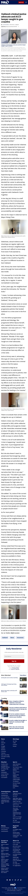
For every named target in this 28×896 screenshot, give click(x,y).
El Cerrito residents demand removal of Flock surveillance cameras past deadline (17, 715)
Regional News (16, 826)
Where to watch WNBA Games (5, 868)
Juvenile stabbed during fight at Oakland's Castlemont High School (18, 722)
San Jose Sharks (16, 783)
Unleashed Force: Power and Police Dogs (5, 802)
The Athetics (16, 781)
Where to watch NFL (5, 845)
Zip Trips (15, 741)
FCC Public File (16, 863)
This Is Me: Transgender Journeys (16, 810)
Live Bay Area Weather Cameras (5, 766)
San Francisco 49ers (17, 767)
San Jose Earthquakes (16, 785)
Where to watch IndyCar (5, 857)
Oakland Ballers (16, 779)
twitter (21, 880)
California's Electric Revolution (17, 794)
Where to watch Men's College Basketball (5, 861)
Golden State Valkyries (16, 775)
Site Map (15, 862)
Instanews (20, 637)
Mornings (16, 739)
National (3, 742)
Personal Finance (5, 827)
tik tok (18, 880)
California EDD (4, 793)
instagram (15, 880)
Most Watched (5, 675)
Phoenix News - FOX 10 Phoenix (16, 833)
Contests (15, 744)
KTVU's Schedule (17, 852)
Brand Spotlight (16, 822)
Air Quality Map (4, 768)
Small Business (4, 831)
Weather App (4, 775)
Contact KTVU (16, 848)
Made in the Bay (16, 801)
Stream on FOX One (4, 841)
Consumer (3, 751)
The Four (15, 796)
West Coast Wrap (5, 755)
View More (23, 675)
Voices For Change (17, 817)
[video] (23, 679)
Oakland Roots (16, 778)
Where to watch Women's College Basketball (5, 865)
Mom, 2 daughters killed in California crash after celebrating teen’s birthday (16, 702)
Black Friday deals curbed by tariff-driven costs (9, 691)
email (7, 880)
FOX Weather (4, 777)
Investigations (5, 791)
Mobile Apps (16, 857)
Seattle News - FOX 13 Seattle (17, 836)
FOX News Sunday (5, 756)
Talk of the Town (17, 806)
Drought (3, 746)
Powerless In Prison (5, 798)
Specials (15, 791)
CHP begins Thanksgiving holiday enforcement (8, 684)
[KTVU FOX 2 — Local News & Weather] (5, 2)
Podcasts (3, 753)
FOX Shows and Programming (16, 850)
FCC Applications (17, 865)
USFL (14, 787)
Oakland (17, 24)
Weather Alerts (4, 764)
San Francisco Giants (16, 772)
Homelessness (4, 795)
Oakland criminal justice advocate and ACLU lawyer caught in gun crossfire (13, 45)
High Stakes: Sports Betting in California (17, 799)
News (12, 637)
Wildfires (3, 748)
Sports (15, 762)
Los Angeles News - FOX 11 (17, 830)
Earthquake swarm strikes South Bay (9, 677)
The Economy (4, 829)
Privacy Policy (15, 668)
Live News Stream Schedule (17, 855)
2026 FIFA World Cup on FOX (17, 764)
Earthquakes (4, 772)
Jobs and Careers (17, 846)
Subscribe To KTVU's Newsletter (17, 859)
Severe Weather (5, 774)
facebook (12, 880)
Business (3, 749)
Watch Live (21, 2)
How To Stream (16, 842)
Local (2, 741)
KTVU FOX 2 (12, 24)
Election (3, 758)
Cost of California (5, 797)
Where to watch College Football (5, 848)
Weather (4, 762)
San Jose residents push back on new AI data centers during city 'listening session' (18, 709)
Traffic (14, 742)
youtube (10, 880)
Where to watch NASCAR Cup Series (5, 854)
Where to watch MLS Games (5, 871)
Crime (2, 744)
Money (3, 826)
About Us (16, 840)
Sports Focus (16, 804)
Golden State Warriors (16, 769)
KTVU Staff (15, 844)
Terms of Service (15, 669)
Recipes (14, 746)
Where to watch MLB (5, 851)
